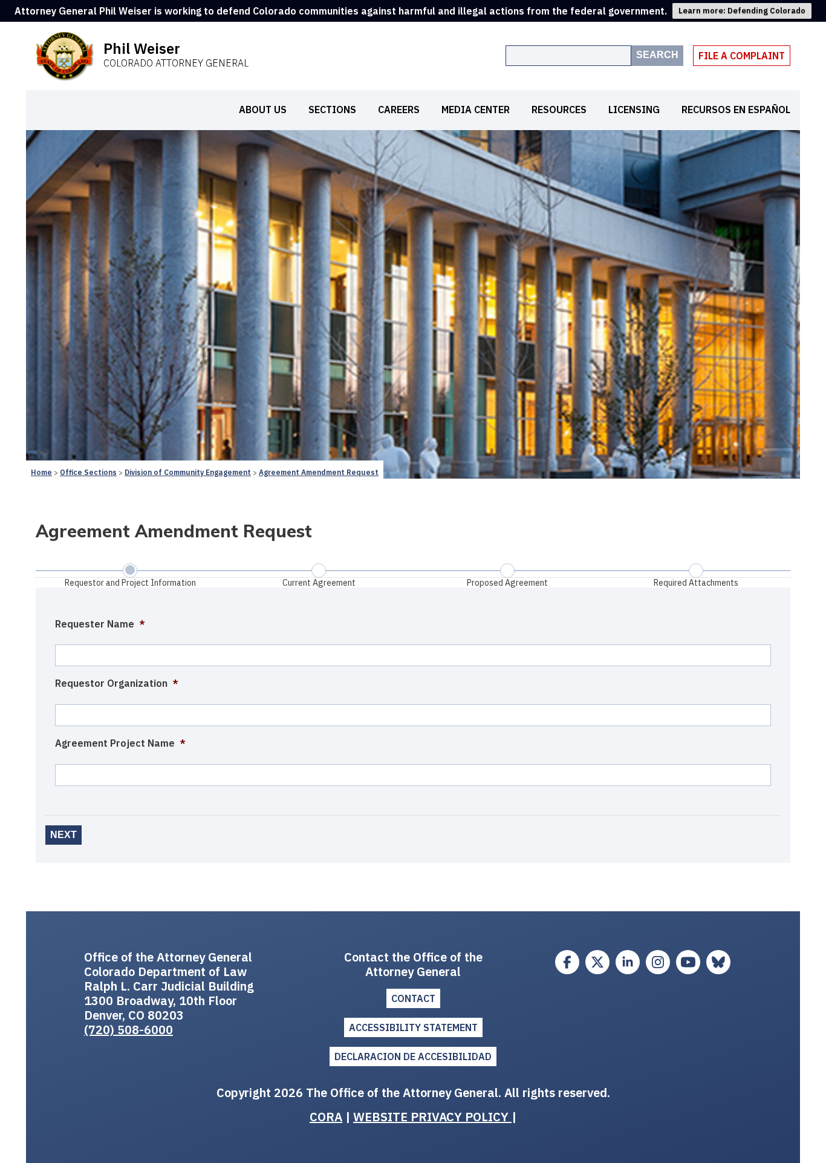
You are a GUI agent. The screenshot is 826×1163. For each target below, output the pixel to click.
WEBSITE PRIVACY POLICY (432, 1117)
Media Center (475, 109)
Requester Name (100, 624)
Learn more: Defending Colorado (741, 10)
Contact (413, 998)
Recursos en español (735, 109)
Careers (399, 109)
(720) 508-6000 (128, 1029)
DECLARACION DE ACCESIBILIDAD (413, 1056)
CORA (326, 1117)
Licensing (634, 109)
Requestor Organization (116, 683)
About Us (263, 109)
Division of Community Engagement (188, 472)
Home (41, 472)
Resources (559, 109)
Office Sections (88, 472)
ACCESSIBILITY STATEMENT (413, 1027)
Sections (332, 109)
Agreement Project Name (120, 743)
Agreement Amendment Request (319, 472)
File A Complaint (741, 56)
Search (657, 55)
